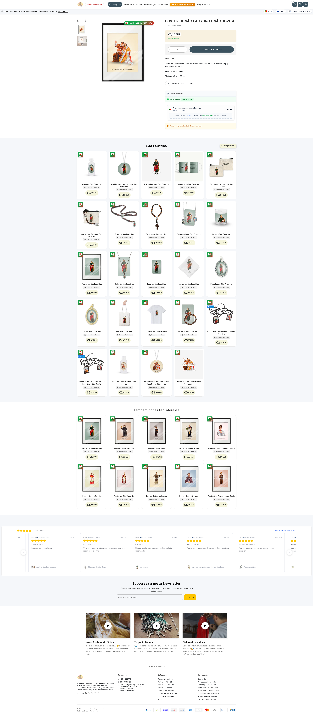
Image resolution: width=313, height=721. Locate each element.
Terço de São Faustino (124, 234)
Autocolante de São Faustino (156, 184)
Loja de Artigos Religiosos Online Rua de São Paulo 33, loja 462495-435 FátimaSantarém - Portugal (132, 687)
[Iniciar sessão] (305, 4)
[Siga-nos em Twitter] (92, 693)
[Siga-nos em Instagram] (86, 693)
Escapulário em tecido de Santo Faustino (221, 333)
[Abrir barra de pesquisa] (300, 4)
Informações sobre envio (207, 685)
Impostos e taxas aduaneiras (208, 693)
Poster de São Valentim (124, 496)
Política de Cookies (165, 688)
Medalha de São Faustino (221, 284)
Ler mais (199, 126)
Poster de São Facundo (124, 448)
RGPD (160, 699)
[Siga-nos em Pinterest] (98, 693)
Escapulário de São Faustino (189, 234)
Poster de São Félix (156, 448)
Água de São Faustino (91, 184)
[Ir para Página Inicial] (80, 4)
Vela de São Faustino (221, 234)
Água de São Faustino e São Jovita (124, 383)
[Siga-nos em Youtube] (95, 693)
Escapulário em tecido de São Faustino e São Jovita (92, 383)
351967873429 (125, 682)
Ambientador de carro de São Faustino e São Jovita (156, 383)
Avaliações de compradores (208, 691)
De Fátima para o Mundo (207, 699)
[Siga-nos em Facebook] (89, 693)
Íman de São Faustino (156, 284)
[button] (115, 4)
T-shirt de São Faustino (156, 332)
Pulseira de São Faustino (189, 332)
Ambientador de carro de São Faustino (124, 185)
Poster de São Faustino (92, 284)
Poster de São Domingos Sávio (221, 448)
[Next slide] (84, 21)
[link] (52, 567)
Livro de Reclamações (166, 696)
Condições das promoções (208, 688)
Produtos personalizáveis (207, 696)
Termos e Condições (165, 679)
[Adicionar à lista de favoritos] (103, 166)
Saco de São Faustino (124, 332)
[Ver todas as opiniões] (156, 530)
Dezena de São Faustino (156, 234)
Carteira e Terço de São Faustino (91, 235)
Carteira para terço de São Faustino (221, 185)
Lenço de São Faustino (189, 284)
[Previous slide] (79, 21)
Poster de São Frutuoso (189, 448)
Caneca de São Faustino (188, 184)
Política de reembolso (166, 685)
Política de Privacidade (166, 682)
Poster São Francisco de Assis (221, 496)
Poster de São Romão (91, 496)
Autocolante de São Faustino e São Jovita (188, 383)
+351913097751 (126, 679)
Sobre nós (202, 679)
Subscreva (190, 597)
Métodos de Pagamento (207, 682)
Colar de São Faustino (124, 284)
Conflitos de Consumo (166, 691)
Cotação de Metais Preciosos (168, 693)
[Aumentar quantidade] (185, 49)
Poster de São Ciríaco (188, 496)
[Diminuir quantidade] (169, 49)
